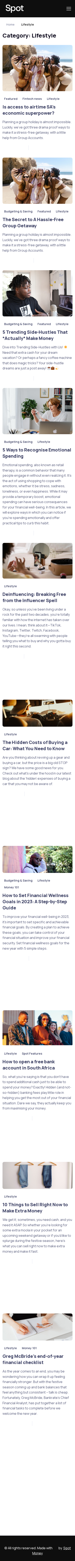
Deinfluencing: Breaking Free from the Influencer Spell (34, 597)
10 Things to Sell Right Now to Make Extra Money (35, 1207)
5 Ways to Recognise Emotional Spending (36, 453)
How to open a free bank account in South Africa (28, 1064)
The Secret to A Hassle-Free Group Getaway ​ (33, 222)
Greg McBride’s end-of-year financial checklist (33, 1359)
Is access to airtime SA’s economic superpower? (29, 110)
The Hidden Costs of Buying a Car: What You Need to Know (35, 745)
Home (10, 24)
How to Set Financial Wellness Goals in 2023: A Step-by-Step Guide (35, 901)
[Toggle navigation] (68, 8)
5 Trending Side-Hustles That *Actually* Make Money (35, 335)
